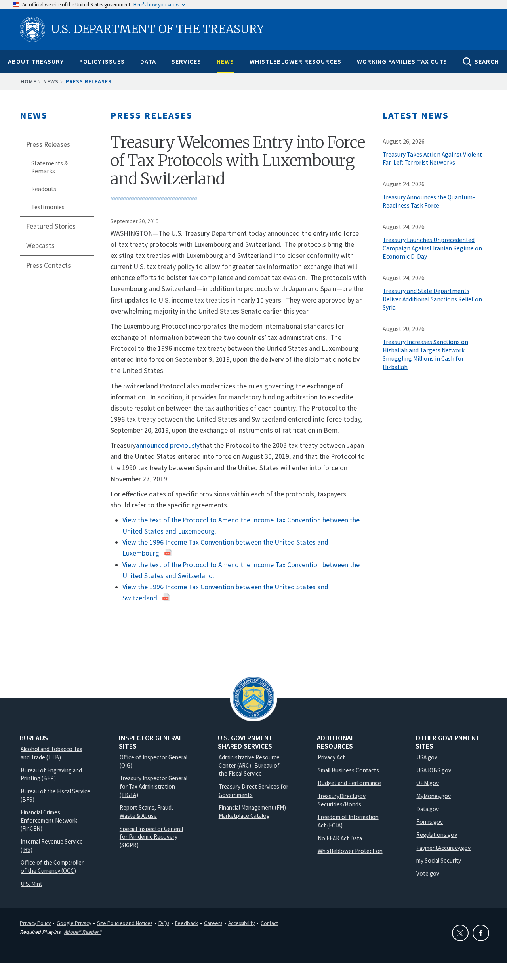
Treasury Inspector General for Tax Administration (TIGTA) (153, 786)
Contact (269, 923)
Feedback (186, 923)
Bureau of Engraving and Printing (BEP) (51, 774)
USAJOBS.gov (433, 770)
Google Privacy (74, 923)
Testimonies (48, 207)
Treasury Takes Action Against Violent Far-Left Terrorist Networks (432, 158)
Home (28, 81)
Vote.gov (427, 873)
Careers (213, 923)
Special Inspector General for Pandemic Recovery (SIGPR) (151, 837)
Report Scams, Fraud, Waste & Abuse (146, 811)
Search (487, 61)
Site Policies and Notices (124, 923)
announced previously (168, 445)
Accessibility (241, 923)
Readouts (43, 189)
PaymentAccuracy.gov (443, 847)
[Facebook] (481, 933)
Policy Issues (102, 61)
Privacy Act (331, 757)
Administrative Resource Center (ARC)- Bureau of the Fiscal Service (249, 765)
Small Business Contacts (348, 770)
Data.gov (427, 809)
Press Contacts (48, 265)
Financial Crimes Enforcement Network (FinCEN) (49, 820)
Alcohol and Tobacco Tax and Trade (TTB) (51, 753)
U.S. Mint (31, 883)
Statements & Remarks (49, 167)
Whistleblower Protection (350, 851)
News (225, 61)
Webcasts (40, 245)
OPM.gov (427, 783)
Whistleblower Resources (295, 61)
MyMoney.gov (433, 796)
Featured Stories (51, 226)
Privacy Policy (35, 923)
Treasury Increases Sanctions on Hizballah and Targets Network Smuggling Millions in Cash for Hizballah (425, 354)
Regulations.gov (436, 834)
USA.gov (426, 757)
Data (148, 61)
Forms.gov (429, 821)
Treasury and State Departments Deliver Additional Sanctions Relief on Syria (432, 299)
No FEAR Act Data (340, 838)
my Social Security (438, 860)
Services (186, 61)
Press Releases (89, 81)
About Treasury (36, 61)
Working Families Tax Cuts (402, 61)
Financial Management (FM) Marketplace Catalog (252, 811)
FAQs (163, 923)
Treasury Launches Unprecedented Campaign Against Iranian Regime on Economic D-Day (432, 248)
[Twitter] (460, 933)
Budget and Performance (349, 783)
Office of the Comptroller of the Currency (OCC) (52, 866)
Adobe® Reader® (82, 931)
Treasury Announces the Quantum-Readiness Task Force (429, 201)
